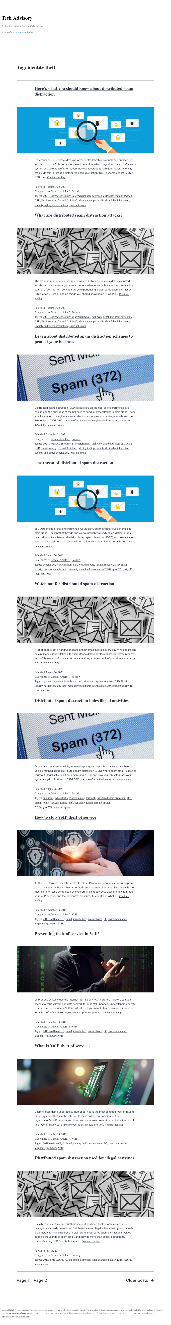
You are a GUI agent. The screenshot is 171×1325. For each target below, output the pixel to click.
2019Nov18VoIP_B (53, 1031)
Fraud (69, 919)
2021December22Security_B (58, 443)
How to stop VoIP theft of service (65, 817)
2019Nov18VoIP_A (53, 1143)
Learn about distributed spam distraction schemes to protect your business (84, 339)
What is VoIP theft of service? (63, 1045)
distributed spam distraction (117, 195)
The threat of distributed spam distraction (74, 462)
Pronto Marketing (24, 32)
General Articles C (67, 200)
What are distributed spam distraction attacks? (79, 215)
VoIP (74, 914)
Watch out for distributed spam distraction (74, 583)
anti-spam (48, 798)
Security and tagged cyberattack (51, 205)
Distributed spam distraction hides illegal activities (82, 700)
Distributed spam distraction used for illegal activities (84, 1158)
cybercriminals (83, 195)
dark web (97, 195)
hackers (48, 569)
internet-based (95, 919)
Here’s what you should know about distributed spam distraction (84, 91)
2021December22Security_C (58, 316)
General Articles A (61, 191)
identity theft (85, 200)
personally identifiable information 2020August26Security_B (100, 685)
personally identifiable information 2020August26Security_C (100, 569)
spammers (51, 923)
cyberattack (49, 564)
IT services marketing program (21, 1313)
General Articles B (60, 439)
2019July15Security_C (55, 1259)
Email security (48, 200)
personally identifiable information (111, 200)
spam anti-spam (77, 205)
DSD (37, 200)
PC (105, 919)
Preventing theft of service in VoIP (67, 933)
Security (76, 191)
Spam (67, 807)
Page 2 (40, 1280)
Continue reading (56, 177)
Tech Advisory (17, 17)
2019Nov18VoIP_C (53, 919)
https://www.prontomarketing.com (15, 1316)
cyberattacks (61, 798)
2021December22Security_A (58, 195)
